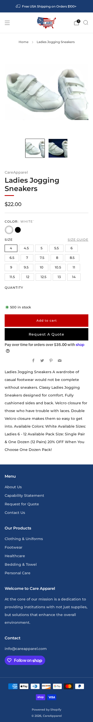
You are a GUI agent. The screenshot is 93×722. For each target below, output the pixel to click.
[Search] (85, 22)
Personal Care (17, 573)
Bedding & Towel (21, 564)
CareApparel (16, 172)
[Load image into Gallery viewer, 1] (35, 148)
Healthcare (15, 556)
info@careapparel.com (26, 648)
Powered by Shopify (46, 709)
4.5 (26, 248)
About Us (13, 487)
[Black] (18, 230)
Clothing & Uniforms (24, 538)
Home (23, 42)
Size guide (78, 240)
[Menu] (7, 22)
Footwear (13, 547)
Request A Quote (46, 334)
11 (74, 267)
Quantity (14, 287)
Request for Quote (22, 504)
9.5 (26, 267)
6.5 (12, 258)
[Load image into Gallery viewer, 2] (58, 148)
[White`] (9, 230)
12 (27, 277)
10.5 (58, 267)
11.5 (12, 277)
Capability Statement (24, 495)
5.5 (56, 248)
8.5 (72, 258)
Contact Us (15, 512)
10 (41, 267)
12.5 (43, 277)
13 (59, 277)
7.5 (42, 258)
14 (74, 277)
